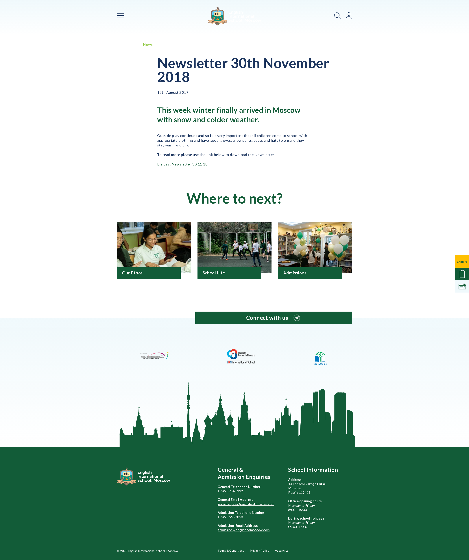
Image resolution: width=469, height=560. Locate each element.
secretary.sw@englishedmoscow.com (246, 504)
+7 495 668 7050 (230, 517)
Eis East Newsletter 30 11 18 (182, 164)
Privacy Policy (259, 550)
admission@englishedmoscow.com (244, 530)
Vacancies (282, 550)
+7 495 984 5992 (230, 491)
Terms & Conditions (231, 550)
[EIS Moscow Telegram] (296, 317)
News (148, 44)
